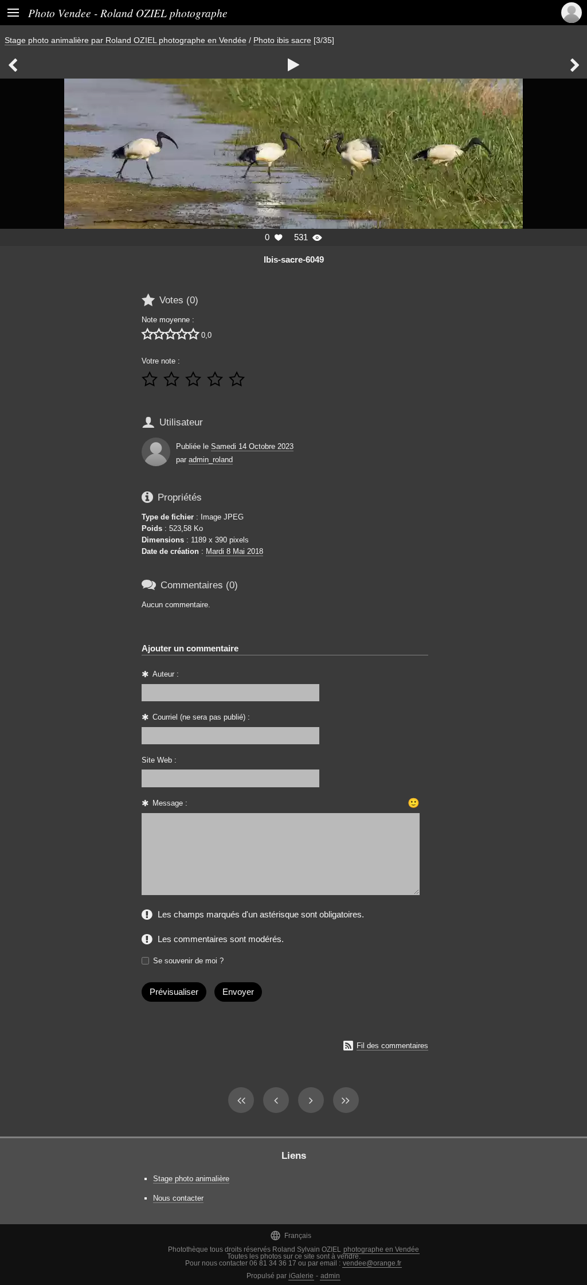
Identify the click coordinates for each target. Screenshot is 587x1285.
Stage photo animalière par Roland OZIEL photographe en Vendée (125, 40)
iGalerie (301, 1275)
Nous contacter (178, 1198)
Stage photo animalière (191, 1178)
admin (330, 1275)
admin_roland (211, 459)
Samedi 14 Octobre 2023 (252, 446)
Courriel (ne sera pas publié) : (201, 717)
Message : (169, 803)
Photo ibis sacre (282, 40)
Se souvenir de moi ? (188, 960)
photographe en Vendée (381, 1249)
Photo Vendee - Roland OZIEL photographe (128, 12)
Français (290, 1235)
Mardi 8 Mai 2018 (234, 551)
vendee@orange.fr (372, 1263)
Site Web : (159, 760)
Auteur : (165, 674)
